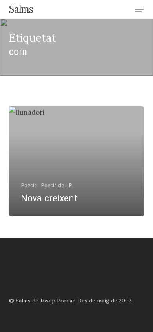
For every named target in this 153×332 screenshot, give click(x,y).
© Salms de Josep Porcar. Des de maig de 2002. (71, 300)
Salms (21, 9)
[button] (139, 9)
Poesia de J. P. (57, 185)
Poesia (29, 185)
